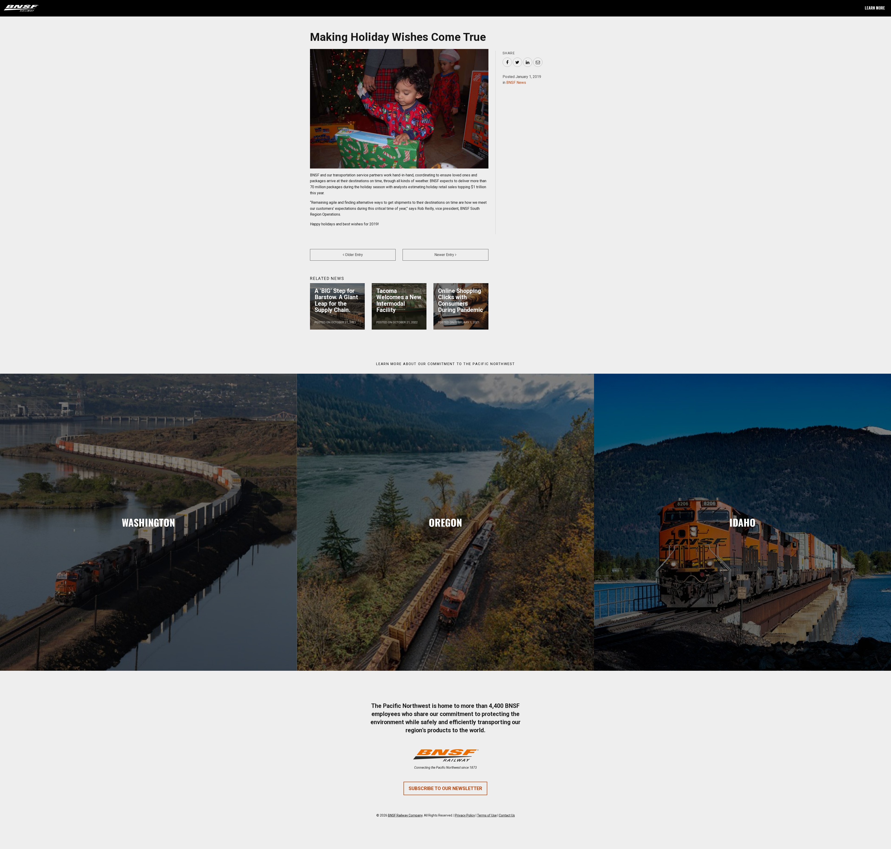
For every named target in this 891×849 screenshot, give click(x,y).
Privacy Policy (465, 815)
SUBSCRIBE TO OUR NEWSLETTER (445, 788)
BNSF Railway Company (405, 815)
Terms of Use (487, 815)
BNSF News (516, 82)
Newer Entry (444, 255)
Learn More (875, 8)
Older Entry (353, 255)
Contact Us (507, 815)
